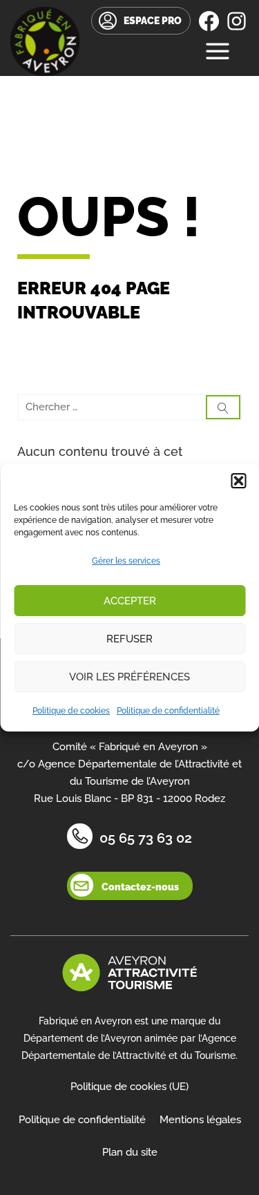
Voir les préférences (129, 677)
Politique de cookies (71, 711)
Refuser (129, 639)
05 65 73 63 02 (145, 838)
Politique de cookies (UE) (129, 1086)
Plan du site (129, 1152)
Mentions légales (200, 1119)
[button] (238, 481)
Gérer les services (126, 561)
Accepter (130, 601)
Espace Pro (153, 20)
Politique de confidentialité (168, 711)
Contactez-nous (140, 886)
